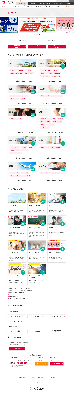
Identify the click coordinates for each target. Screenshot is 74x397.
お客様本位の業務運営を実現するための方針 (22, 377)
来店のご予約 (16, 348)
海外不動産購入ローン (13, 296)
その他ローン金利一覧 (16, 321)
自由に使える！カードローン (20, 290)
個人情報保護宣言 (40, 377)
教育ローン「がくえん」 (17, 292)
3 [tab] (37, 34)
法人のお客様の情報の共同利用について (52, 377)
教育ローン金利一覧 (56, 316)
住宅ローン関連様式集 (16, 331)
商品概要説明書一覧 (56, 331)
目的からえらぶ (22, 40)
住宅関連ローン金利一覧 (17, 316)
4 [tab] (39, 34)
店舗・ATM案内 (56, 363)
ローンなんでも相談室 (41, 363)
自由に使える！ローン (19, 288)
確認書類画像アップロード (17, 46)
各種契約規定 (36, 331)
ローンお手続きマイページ (37, 46)
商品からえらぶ (37, 40)
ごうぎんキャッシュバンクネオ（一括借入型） (18, 298)
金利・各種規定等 (52, 40)
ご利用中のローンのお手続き (57, 46)
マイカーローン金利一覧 (37, 316)
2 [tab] (36, 34)
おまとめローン (12, 294)
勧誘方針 (33, 377)
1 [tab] (34, 34)
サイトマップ (37, 382)
